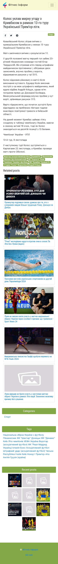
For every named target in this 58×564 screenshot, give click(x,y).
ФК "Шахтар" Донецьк (28, 438)
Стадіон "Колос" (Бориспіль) (15, 165)
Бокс (22, 447)
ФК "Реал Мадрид (37, 444)
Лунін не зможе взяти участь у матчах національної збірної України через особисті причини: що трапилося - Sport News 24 (28, 319)
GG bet (29, 555)
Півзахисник (47, 157)
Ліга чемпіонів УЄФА (19, 441)
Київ (24, 454)
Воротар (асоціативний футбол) (17, 157)
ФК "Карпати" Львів (36, 159)
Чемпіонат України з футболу (16, 162)
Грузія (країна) (18, 457)
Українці (7, 447)
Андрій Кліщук (35, 165)
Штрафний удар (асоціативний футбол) (24, 451)
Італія (18, 454)
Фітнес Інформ (18, 4)
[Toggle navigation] (52, 5)
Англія (6, 457)
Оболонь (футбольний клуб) (15, 159)
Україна (34, 441)
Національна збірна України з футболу (23, 435)
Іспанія (16, 447)
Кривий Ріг (36, 157)
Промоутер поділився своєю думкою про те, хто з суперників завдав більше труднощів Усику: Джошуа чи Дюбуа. (28, 205)
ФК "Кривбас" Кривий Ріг (39, 162)
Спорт (51, 34)
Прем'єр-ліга (42, 454)
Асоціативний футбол (37, 447)
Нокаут (31, 454)
